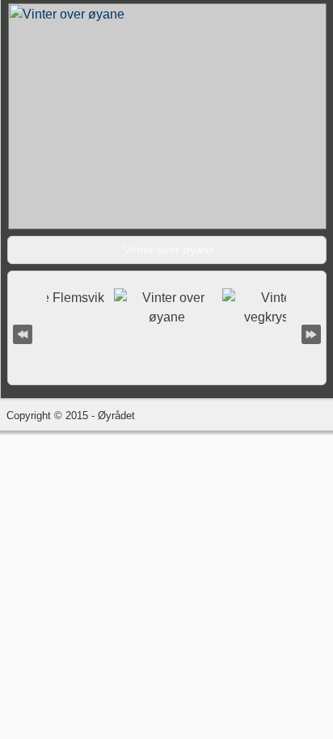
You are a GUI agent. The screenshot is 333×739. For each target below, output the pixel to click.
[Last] (311, 332)
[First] (22, 332)
